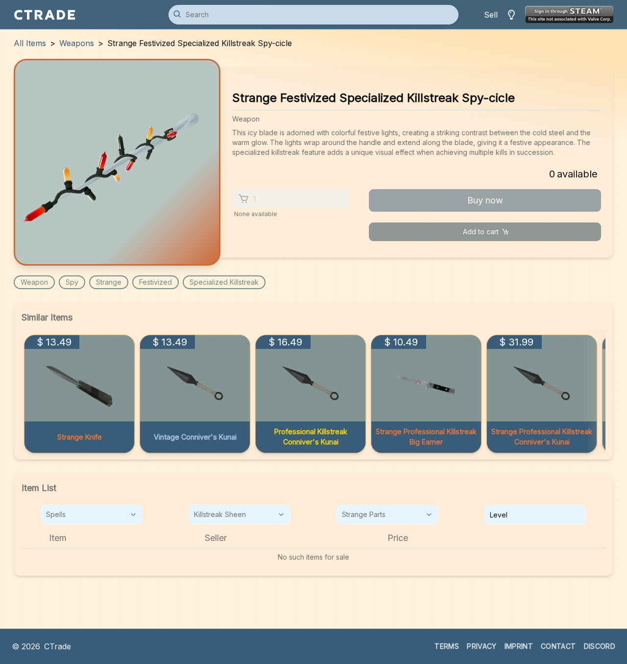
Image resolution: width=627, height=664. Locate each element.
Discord (599, 646)
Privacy (481, 646)
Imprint (519, 646)
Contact (558, 646)
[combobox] (92, 514)
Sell (491, 15)
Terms (446, 646)
